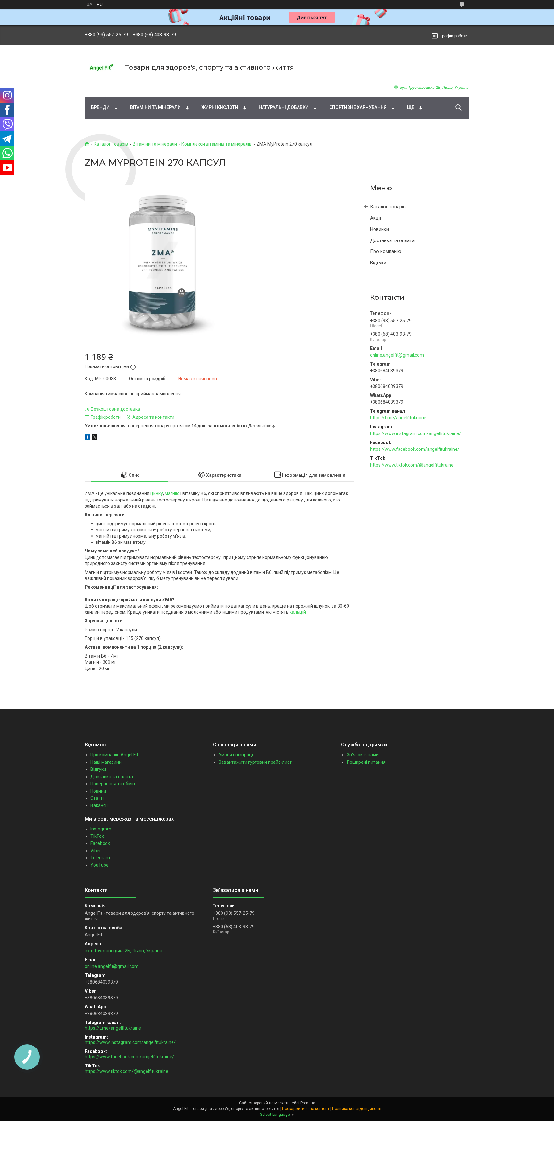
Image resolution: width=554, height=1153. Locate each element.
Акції (375, 218)
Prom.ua (307, 1103)
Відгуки (378, 262)
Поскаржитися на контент (305, 1109)
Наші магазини (106, 762)
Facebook (100, 843)
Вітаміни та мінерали (155, 107)
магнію (172, 493)
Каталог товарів (111, 144)
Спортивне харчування (358, 107)
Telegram (100, 857)
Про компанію (385, 251)
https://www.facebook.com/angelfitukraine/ (414, 449)
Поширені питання (366, 762)
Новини (98, 791)
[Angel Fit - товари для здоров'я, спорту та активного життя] (101, 67)
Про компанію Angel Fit (114, 754)
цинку (156, 493)
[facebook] (87, 438)
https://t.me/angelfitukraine (398, 417)
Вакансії (99, 805)
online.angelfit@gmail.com (397, 355)
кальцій (298, 612)
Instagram (100, 828)
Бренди (100, 107)
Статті (97, 798)
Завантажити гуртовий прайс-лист (255, 762)
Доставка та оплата (392, 240)
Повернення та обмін (112, 783)
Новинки (379, 229)
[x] (94, 438)
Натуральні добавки (284, 107)
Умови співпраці (236, 754)
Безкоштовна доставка (115, 409)
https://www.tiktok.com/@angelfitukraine (412, 464)
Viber (95, 850)
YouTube (99, 865)
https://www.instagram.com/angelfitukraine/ (415, 433)
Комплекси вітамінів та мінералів (216, 144)
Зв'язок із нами (363, 754)
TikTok (97, 836)
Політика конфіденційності (356, 1109)
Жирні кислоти (219, 107)
